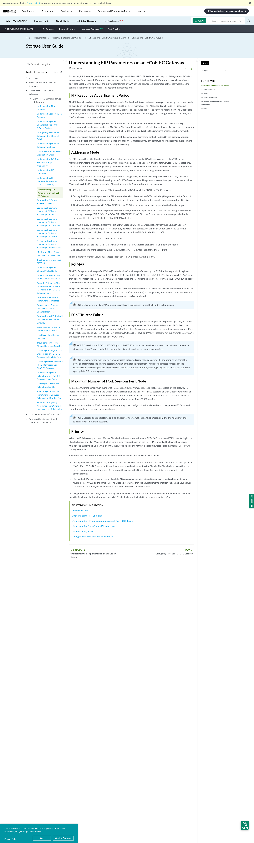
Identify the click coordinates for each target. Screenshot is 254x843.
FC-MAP (204, 93)
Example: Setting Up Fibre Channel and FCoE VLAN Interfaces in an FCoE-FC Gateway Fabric (49, 288)
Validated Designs (86, 20)
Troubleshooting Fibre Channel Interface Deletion (49, 344)
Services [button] (65, 11)
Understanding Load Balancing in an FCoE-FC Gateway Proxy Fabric (48, 375)
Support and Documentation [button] (112, 11)
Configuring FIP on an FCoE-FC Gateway (47, 201)
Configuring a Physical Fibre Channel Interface (48, 299)
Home (29, 37)
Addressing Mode (208, 89)
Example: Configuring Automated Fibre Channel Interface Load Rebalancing (49, 405)
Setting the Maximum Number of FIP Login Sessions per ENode (47, 211)
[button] (245, 825)
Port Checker (114, 29)
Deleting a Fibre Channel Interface (48, 336)
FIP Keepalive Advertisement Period (215, 85)
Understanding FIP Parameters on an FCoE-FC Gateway (48, 192)
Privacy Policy (10, 839)
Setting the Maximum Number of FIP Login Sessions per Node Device (49, 244)
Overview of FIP (80, 510)
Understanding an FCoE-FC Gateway (49, 115)
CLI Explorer (48, 29)
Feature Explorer (67, 29)
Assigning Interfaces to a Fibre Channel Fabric (48, 329)
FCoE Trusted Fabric (209, 97)
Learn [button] (140, 11)
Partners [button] (83, 11)
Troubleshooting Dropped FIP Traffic (49, 261)
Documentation (16, 21)
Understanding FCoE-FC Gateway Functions (48, 145)
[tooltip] (205, 63)
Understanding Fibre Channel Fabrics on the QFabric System (48, 124)
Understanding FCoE (82, 531)
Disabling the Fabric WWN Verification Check (49, 153)
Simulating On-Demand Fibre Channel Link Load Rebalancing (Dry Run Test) (49, 394)
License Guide (41, 20)
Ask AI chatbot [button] (33, 3)
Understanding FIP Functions (45, 172)
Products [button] (46, 11)
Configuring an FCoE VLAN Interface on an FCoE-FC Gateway (50, 319)
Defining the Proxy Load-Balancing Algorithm (48, 385)
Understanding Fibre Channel (46, 108)
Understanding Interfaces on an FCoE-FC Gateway (49, 277)
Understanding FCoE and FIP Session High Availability (48, 162)
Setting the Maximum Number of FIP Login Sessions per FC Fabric (47, 233)
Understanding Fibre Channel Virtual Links (47, 269)
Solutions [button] (27, 11)
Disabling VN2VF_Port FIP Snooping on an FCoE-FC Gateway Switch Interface (49, 353)
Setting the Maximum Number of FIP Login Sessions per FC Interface (48, 222)
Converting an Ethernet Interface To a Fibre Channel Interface (48, 308)
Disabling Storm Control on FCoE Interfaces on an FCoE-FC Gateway (50, 364)
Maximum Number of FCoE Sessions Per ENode (215, 102)
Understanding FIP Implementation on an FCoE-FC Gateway (47, 181)
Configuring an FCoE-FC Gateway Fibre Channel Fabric (48, 135)
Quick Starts (62, 20)
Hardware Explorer (90, 29)
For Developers (113, 20)
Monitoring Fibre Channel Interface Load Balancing (49, 254)
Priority (204, 108)
